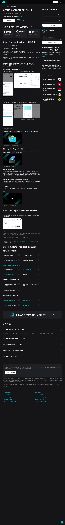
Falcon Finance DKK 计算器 (40, 397)
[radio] (17, 20)
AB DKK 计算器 (7, 394)
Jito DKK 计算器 (38, 392)
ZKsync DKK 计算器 (39, 394)
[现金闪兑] (27, 182)
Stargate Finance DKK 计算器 (10, 401)
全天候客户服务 (26, 305)
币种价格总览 (21, 241)
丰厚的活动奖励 (26, 300)
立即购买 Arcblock (52, 42)
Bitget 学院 (6, 305)
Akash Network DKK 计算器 (40, 401)
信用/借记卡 (17, 71)
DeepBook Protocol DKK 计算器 (41, 399)
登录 (51, 2)
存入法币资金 (31, 181)
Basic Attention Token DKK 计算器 (10, 399)
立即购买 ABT (52, 25)
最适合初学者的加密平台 (9, 300)
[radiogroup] (19, 21)
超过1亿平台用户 (20, 233)
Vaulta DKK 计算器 (7, 397)
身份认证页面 (9, 52)
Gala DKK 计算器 (7, 392)
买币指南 (7, 6)
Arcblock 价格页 (28, 241)
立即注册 (9, 20)
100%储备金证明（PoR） (9, 274)
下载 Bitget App (8, 45)
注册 (56, 2)
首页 (3, 6)
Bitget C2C (7, 188)
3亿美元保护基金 (27, 269)
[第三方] (28, 131)
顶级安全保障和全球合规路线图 (11, 265)
